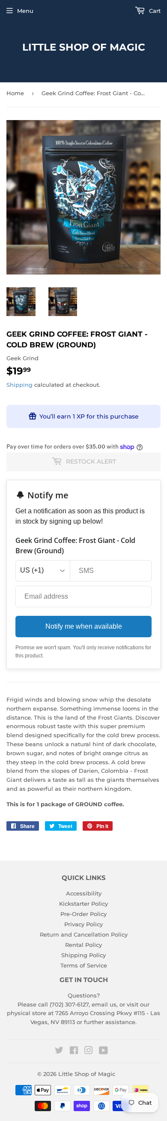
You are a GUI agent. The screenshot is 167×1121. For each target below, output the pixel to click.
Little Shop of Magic (83, 47)
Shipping (19, 384)
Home (15, 93)
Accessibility (83, 893)
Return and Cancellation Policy (84, 934)
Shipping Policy (83, 955)
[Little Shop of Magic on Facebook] (73, 1051)
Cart (154, 10)
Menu (25, 10)
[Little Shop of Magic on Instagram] (88, 1051)
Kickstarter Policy (83, 903)
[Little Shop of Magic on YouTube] (103, 1051)
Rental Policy (83, 944)
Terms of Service (83, 965)
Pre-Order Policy (83, 913)
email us (104, 1004)
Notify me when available (83, 626)
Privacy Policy (83, 924)
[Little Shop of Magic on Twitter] (59, 1051)
